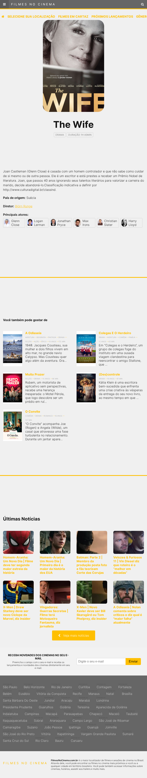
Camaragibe (11, 726)
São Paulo (10, 686)
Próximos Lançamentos (112, 16)
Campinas (32, 713)
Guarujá (92, 726)
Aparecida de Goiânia (111, 706)
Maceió (114, 713)
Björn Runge (23, 206)
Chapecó (95, 713)
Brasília (127, 693)
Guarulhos (46, 706)
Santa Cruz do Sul (16, 740)
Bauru (59, 740)
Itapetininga (65, 733)
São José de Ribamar (114, 719)
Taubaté (132, 713)
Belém (7, 693)
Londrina (102, 699)
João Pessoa (53, 726)
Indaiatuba (10, 713)
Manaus (94, 693)
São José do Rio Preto (18, 733)
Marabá (84, 699)
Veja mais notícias (74, 635)
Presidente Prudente (17, 706)
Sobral (38, 719)
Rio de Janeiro (61, 686)
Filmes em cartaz (73, 16)
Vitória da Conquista (51, 693)
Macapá (51, 713)
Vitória (46, 733)
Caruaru (76, 740)
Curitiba (84, 686)
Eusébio (24, 693)
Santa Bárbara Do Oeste (20, 699)
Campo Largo (82, 719)
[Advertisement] (73, 156)
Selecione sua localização (31, 16)
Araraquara (58, 719)
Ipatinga (75, 726)
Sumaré (127, 733)
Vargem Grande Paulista (98, 733)
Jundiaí (49, 699)
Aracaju (66, 699)
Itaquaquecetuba (15, 719)
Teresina (83, 706)
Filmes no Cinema (33, 4)
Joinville (111, 726)
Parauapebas (73, 713)
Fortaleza (124, 686)
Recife (77, 693)
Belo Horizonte (34, 686)
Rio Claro (41, 740)
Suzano (32, 726)
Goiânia (65, 706)
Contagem (104, 686)
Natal (110, 693)
